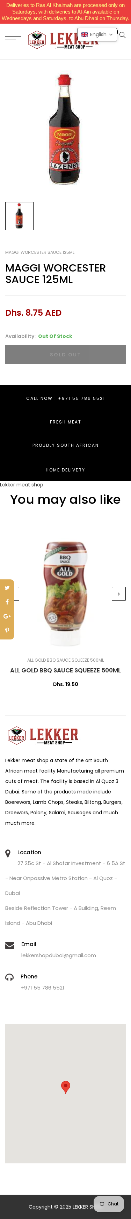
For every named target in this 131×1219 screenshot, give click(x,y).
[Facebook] (7, 602)
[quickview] (76, 645)
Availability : (21, 336)
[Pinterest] (7, 631)
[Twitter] (7, 588)
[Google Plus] (7, 617)
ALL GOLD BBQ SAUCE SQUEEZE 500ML (65, 670)
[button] (97, 34)
